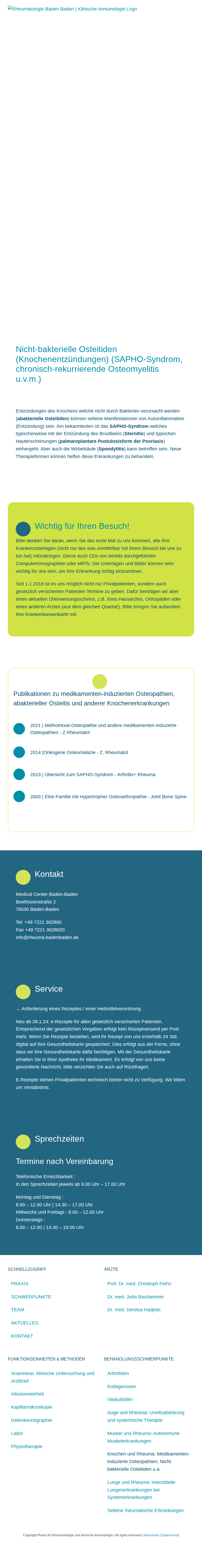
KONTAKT (22, 1336)
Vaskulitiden (120, 1399)
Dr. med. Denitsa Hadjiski (133, 1309)
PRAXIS (19, 1283)
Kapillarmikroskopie (31, 1407)
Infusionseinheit (27, 1394)
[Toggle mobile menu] (192, 8)
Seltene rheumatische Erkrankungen (145, 1510)
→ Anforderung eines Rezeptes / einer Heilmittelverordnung (78, 1008)
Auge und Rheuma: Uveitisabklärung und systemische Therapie (145, 1416)
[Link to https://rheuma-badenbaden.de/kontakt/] (23, 529)
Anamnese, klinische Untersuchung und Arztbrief (52, 1377)
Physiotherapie (26, 1446)
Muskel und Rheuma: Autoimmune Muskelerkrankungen (143, 1437)
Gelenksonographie (31, 1420)
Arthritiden (118, 1373)
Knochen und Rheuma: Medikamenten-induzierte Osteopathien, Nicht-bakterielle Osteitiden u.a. (148, 1461)
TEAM (17, 1309)
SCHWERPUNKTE (31, 1296)
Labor (17, 1433)
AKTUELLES (24, 1323)
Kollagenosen (121, 1386)
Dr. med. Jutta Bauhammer (135, 1296)
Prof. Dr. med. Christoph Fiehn (139, 1283)
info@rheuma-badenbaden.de (47, 937)
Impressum (151, 1535)
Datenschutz (170, 1535)
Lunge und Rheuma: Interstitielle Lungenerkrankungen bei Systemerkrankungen (141, 1490)
